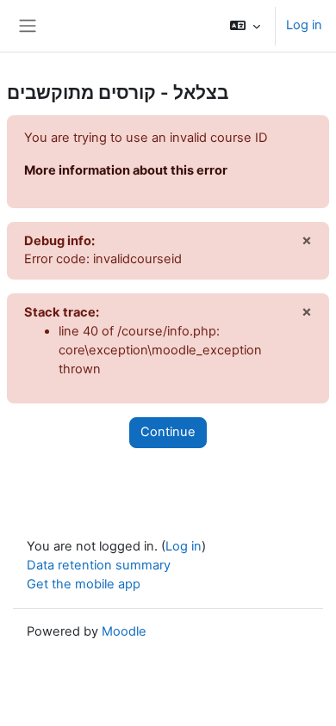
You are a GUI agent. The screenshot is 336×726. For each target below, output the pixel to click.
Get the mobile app (83, 584)
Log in (304, 25)
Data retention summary (99, 565)
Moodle (124, 631)
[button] (245, 26)
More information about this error (125, 170)
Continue (168, 432)
